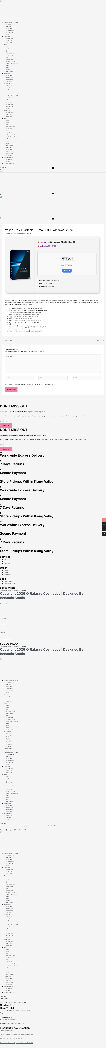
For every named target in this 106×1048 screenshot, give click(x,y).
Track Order (3, 628)
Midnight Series (10, 53)
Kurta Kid (8, 88)
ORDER (4, 618)
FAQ (1, 609)
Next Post (100, 340)
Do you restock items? (6, 1030)
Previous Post (7, 340)
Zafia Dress (9, 81)
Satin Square (9, 59)
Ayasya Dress (9, 77)
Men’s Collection (8, 84)
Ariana (7, 47)
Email (1, 421)
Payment (2, 620)
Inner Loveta (9, 71)
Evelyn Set (9, 43)
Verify (67, 270)
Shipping (2, 624)
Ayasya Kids (9, 79)
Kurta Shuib (9, 86)
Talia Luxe (8, 26)
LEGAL (4, 633)
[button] (53, 94)
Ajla (7, 51)
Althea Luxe (9, 28)
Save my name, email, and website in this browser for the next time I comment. (30, 384)
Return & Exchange (5, 639)
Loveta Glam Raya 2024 (11, 22)
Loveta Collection (9, 90)
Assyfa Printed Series (12, 63)
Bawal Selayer (10, 55)
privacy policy (64, 416)
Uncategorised (21, 233)
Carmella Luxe (10, 24)
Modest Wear (7, 73)
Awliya (7, 65)
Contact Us (3, 605)
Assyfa (8, 49)
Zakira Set (9, 40)
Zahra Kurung (9, 38)
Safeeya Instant (10, 61)
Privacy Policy (4, 635)
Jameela (8, 69)
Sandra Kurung (10, 30)
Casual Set (7, 36)
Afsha (7, 34)
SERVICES (5, 603)
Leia (7, 57)
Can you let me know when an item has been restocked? (16, 1034)
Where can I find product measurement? (11, 1039)
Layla (7, 67)
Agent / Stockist (4, 614)
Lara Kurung (9, 32)
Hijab (5, 44)
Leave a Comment (10, 233)
